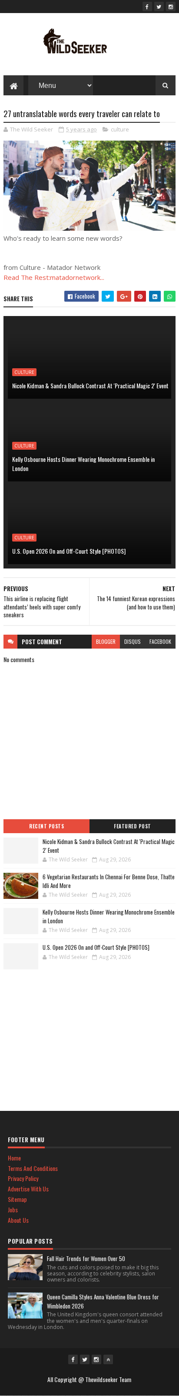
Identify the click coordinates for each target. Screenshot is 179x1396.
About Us (18, 1219)
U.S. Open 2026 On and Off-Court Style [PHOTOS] (69, 550)
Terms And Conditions (33, 1168)
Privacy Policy (23, 1178)
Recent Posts (46, 826)
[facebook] (147, 6)
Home (14, 1157)
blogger (106, 641)
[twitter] (159, 6)
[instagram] (171, 6)
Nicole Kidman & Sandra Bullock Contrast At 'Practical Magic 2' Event (90, 385)
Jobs (13, 1209)
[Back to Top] (108, 1359)
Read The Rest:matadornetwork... (53, 277)
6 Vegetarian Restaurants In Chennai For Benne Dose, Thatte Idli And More (109, 881)
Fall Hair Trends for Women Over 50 (86, 1258)
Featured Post (132, 826)
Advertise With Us (28, 1188)
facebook (160, 641)
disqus (132, 641)
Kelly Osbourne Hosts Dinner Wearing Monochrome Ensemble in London (83, 463)
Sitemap (17, 1199)
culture (120, 129)
